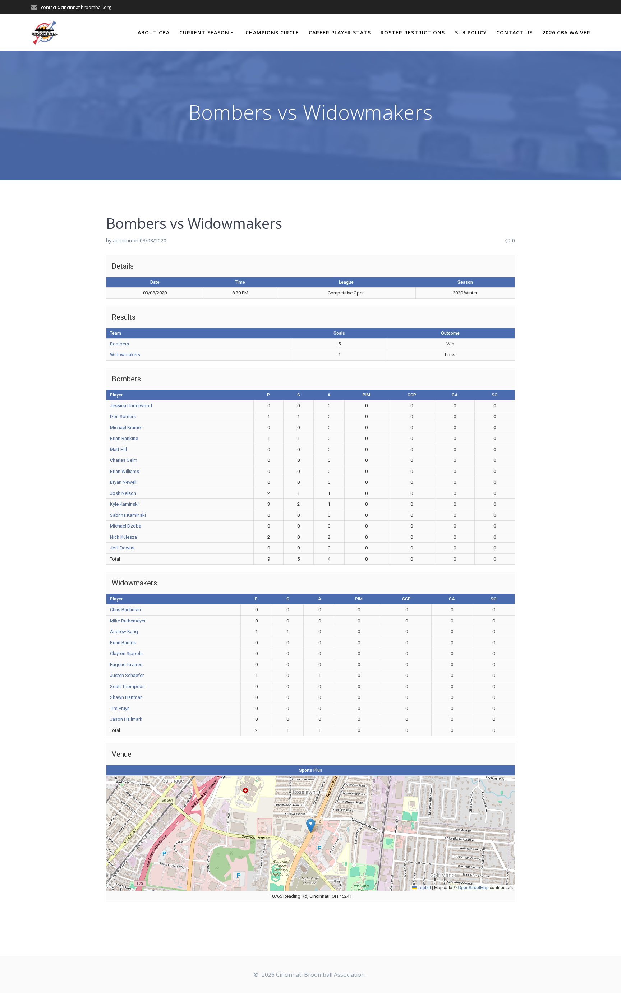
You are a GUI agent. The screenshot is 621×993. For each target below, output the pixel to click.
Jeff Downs (122, 548)
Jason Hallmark (126, 719)
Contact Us (514, 32)
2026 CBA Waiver (566, 32)
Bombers (119, 344)
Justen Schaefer (127, 675)
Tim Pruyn (120, 708)
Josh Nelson (123, 493)
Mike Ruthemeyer (128, 620)
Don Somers (123, 416)
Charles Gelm (123, 460)
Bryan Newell (123, 482)
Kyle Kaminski (124, 504)
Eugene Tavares (126, 664)
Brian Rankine (124, 438)
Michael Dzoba (125, 526)
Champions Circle (272, 32)
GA (455, 395)
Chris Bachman (125, 609)
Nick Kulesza (123, 537)
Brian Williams (124, 471)
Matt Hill (118, 449)
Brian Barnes (123, 642)
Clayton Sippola (126, 653)
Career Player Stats (340, 32)
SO (495, 395)
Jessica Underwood (131, 405)
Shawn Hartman (126, 697)
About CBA (154, 32)
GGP (412, 395)
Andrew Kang (124, 631)
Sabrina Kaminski (128, 515)
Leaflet (424, 887)
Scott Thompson (127, 686)
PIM (366, 395)
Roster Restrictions (413, 32)
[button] (310, 825)
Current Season (204, 32)
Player (116, 395)
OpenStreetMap (473, 887)
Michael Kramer (126, 427)
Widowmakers (125, 354)
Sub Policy (471, 32)
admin (120, 240)
